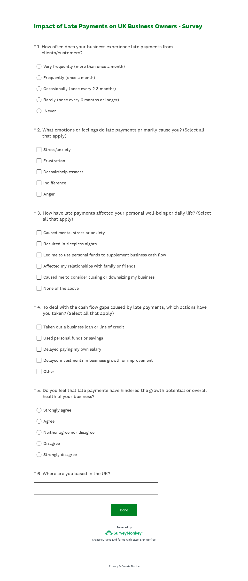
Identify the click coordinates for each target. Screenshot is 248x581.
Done (124, 510)
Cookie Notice (131, 566)
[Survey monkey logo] (124, 533)
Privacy (113, 566)
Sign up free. (148, 540)
